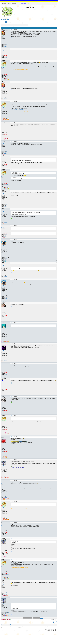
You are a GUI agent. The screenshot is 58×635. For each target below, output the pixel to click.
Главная (4, 3)
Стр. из (50, 621)
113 (8, 495)
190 (6, 495)
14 (4, 137)
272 (6, 554)
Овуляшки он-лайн (5, 624)
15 (4, 455)
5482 (7, 75)
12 (4, 497)
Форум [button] (9, 3)
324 (8, 554)
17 (4, 594)
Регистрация (24, 3)
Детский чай (5, 19)
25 (4, 340)
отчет (6, 46)
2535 (8, 75)
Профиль (14, 3)
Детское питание (13, 624)
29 (4, 77)
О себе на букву (19, 12)
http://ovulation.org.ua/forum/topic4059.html (18, 109)
